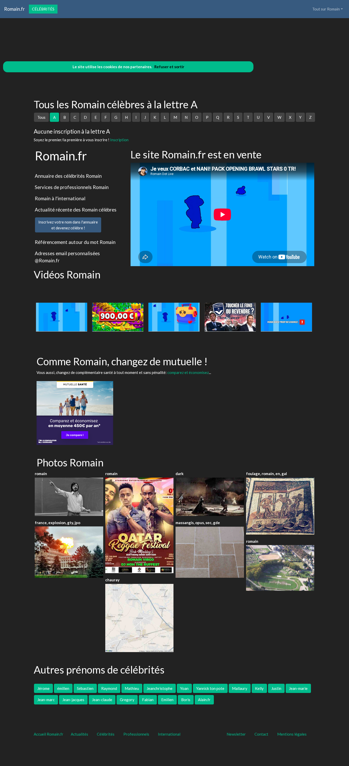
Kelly (259, 688)
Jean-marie (298, 688)
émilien (63, 688)
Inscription (119, 139)
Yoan (184, 688)
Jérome (43, 688)
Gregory (127, 699)
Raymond (109, 688)
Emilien (167, 699)
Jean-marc (46, 699)
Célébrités (43, 9)
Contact (261, 734)
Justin (276, 688)
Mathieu (132, 688)
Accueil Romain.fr (48, 734)
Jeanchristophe (159, 688)
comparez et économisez (188, 372)
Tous (41, 117)
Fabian (148, 699)
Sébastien (85, 688)
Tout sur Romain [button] (326, 9)
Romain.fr (14, 9)
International (169, 734)
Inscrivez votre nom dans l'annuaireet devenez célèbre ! (68, 225)
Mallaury (239, 688)
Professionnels (136, 734)
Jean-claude (102, 699)
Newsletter (236, 734)
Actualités (79, 734)
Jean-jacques (73, 699)
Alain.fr (204, 699)
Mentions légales (292, 734)
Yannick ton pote (210, 688)
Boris (185, 699)
